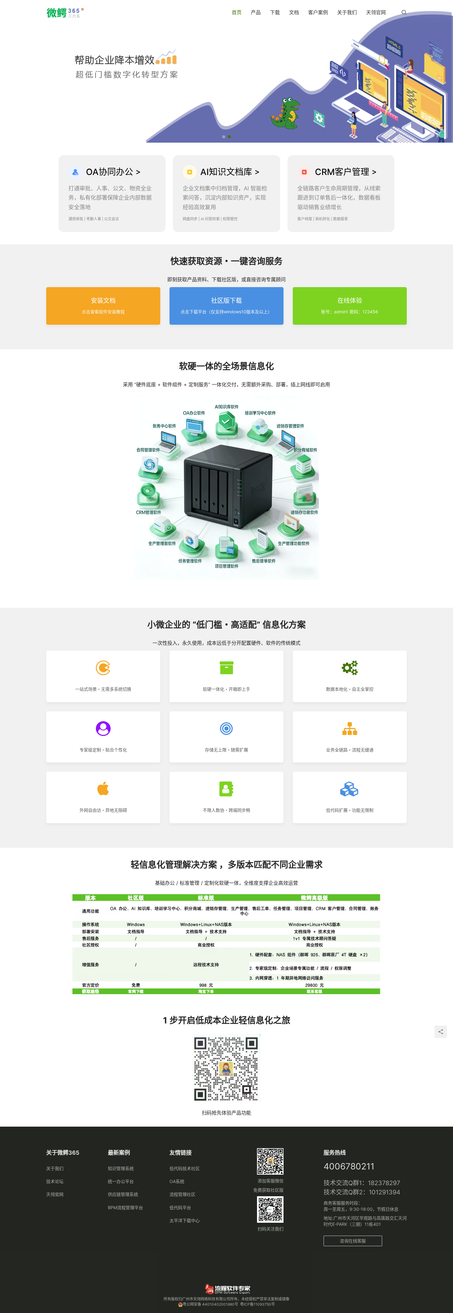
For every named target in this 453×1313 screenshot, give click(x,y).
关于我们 (347, 12)
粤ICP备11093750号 (257, 1304)
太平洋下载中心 (184, 1220)
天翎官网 (376, 12)
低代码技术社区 (184, 1168)
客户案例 (318, 12)
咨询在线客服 (353, 1240)
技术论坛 (54, 1181)
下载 (275, 12)
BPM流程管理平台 (125, 1207)
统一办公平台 (121, 1181)
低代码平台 (180, 1207)
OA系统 (176, 1181)
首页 (237, 12)
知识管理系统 (121, 1168)
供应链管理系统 (123, 1194)
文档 (294, 12)
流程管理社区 (182, 1194)
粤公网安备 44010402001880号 (210, 1304)
